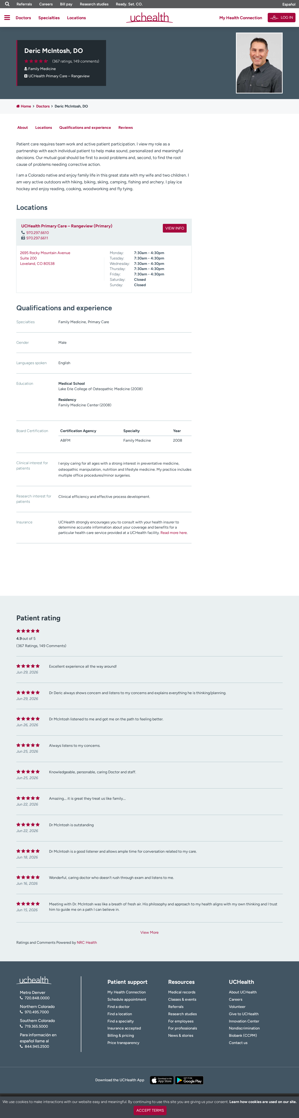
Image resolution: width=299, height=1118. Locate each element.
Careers (46, 4)
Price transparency (123, 1042)
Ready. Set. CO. (129, 4)
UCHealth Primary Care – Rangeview (59, 76)
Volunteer (237, 1006)
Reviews (125, 127)
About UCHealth (243, 992)
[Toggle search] (7, 4)
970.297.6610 (37, 232)
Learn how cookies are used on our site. (263, 1101)
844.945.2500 (37, 1046)
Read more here (173, 532)
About (22, 127)
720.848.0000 (37, 998)
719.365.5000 (36, 1026)
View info (174, 228)
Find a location (119, 1014)
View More (149, 932)
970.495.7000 (37, 1012)
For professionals (182, 1028)
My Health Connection (240, 17)
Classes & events (182, 999)
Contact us (238, 1042)
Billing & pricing (120, 1035)
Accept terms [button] (150, 1110)
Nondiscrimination (244, 1028)
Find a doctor (118, 1006)
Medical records (181, 992)
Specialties (49, 17)
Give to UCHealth (244, 1014)
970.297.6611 (37, 238)
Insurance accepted (124, 1028)
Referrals (24, 4)
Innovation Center (244, 1021)
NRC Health (87, 942)
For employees (180, 1021)
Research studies (94, 4)
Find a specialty (120, 1021)
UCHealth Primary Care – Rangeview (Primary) (66, 226)
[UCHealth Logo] (33, 979)
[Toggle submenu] (7, 17)
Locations (76, 17)
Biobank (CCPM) (243, 1035)
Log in (287, 17)
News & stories (180, 1035)
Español (288, 4)
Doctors (23, 17)
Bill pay (66, 4)
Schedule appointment (126, 999)
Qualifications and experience (85, 127)
